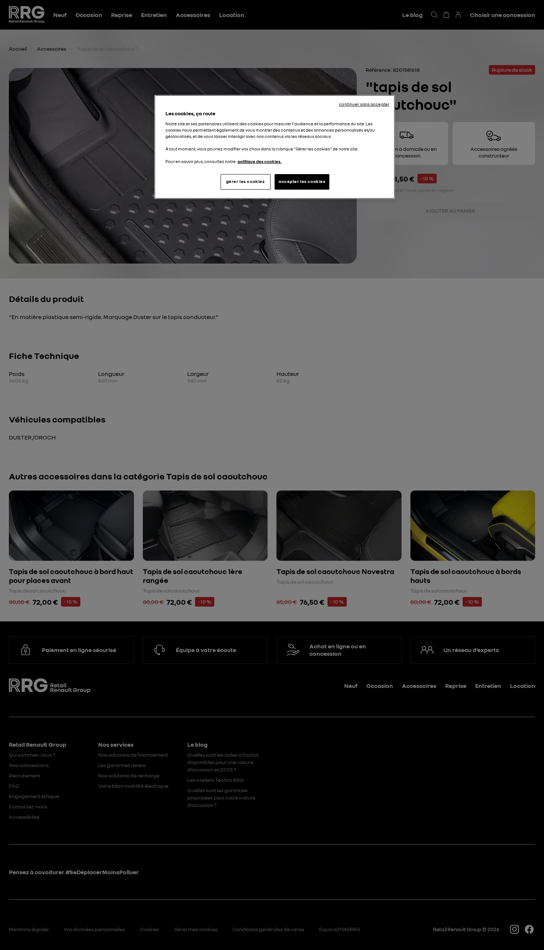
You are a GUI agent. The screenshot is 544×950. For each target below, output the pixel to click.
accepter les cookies (302, 181)
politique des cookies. (260, 161)
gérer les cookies (245, 181)
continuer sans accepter (364, 104)
